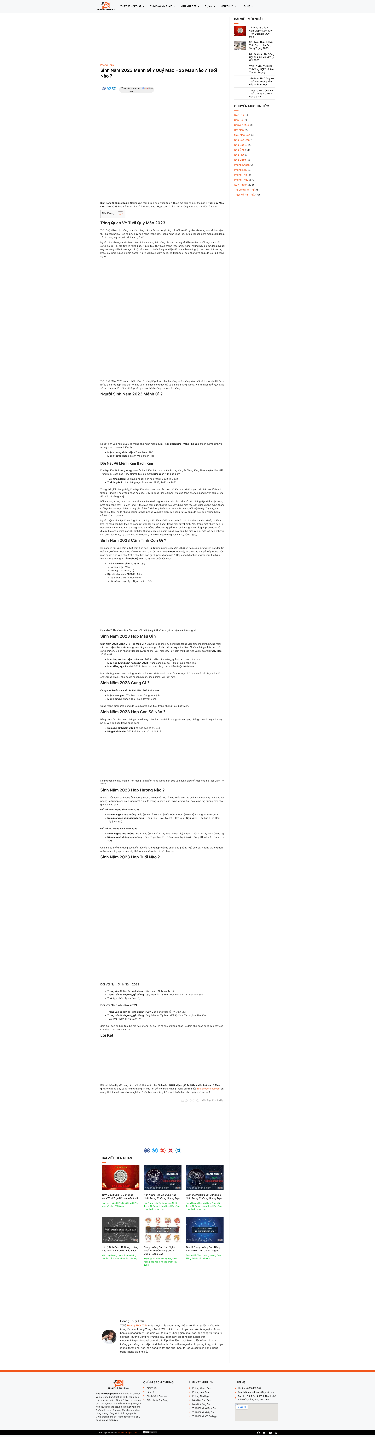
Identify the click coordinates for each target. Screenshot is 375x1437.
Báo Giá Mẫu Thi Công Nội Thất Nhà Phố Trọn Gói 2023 (262, 57)
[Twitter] (264, 1432)
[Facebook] (258, 1432)
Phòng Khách (242, 164)
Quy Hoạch (240, 184)
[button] (104, 88)
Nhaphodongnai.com (208, 1088)
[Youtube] (270, 1432)
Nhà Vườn (240, 159)
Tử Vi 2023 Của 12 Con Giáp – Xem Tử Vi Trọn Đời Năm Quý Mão (261, 32)
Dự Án (208, 6)
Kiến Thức (227, 6)
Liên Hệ (246, 6)
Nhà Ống (239, 149)
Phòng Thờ (240, 174)
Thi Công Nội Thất (161, 6)
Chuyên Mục (241, 125)
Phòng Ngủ (240, 169)
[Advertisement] (162, 38)
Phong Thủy (107, 64)
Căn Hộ (238, 120)
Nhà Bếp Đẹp (242, 139)
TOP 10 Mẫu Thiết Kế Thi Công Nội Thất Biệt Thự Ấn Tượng (261, 69)
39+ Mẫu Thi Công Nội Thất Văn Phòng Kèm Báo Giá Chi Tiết (261, 81)
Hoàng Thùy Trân (137, 1325)
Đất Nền (239, 129)
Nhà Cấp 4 (240, 144)
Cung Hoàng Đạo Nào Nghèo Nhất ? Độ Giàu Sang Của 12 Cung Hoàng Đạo (160, 1250)
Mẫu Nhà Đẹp (188, 6)
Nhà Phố (239, 154)
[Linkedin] (276, 1432)
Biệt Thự (239, 115)
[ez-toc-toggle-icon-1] (119, 213)
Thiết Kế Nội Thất (130, 6)
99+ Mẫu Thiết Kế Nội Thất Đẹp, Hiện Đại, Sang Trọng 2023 (261, 45)
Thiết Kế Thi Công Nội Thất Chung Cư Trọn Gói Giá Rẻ (261, 93)
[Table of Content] (120, 213)
